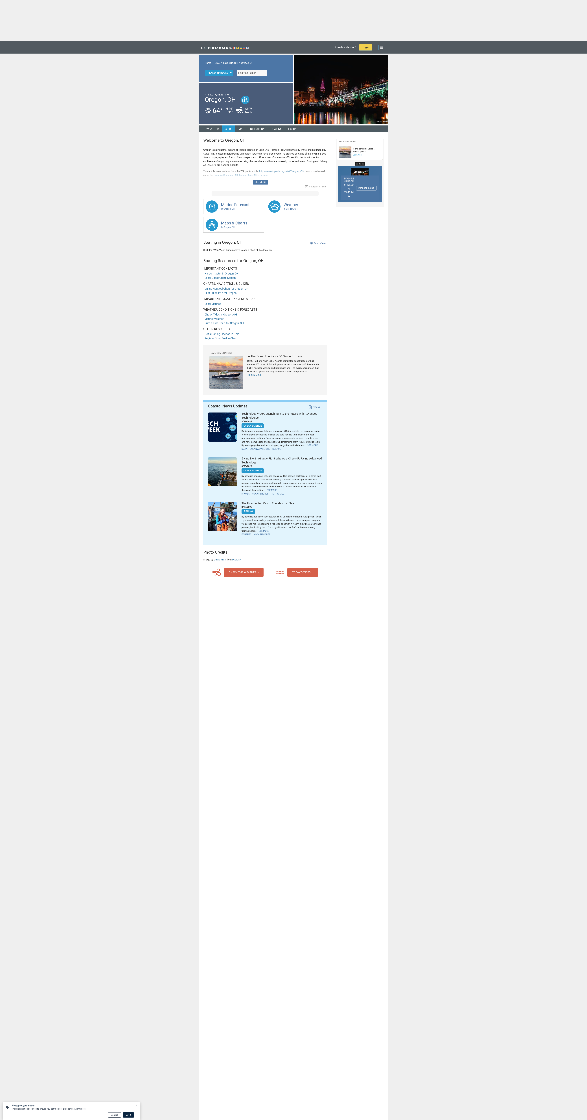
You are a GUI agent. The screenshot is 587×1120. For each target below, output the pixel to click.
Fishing (293, 129)
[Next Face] (363, 164)
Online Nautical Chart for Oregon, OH (226, 288)
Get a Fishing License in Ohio (222, 334)
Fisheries (246, 534)
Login (366, 47)
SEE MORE (260, 182)
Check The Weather (242, 572)
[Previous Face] (357, 164)
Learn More (255, 375)
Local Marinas (213, 303)
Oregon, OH (247, 63)
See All (317, 407)
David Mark (220, 559)
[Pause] (360, 164)
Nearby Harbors (217, 72)
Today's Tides (301, 572)
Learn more (80, 1109)
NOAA (244, 449)
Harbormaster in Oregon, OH (222, 273)
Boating (276, 129)
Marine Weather (214, 318)
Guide (228, 129)
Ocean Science (253, 425)
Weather (212, 129)
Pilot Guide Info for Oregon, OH (223, 293)
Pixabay (236, 559)
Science (276, 449)
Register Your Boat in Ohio (220, 338)
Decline (114, 1115)
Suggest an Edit (317, 186)
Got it (128, 1115)
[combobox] (252, 73)
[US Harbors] (225, 47)
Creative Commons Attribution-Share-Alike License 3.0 (243, 175)
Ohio (217, 63)
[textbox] (252, 73)
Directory (257, 129)
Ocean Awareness (260, 449)
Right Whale (277, 494)
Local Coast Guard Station (220, 277)
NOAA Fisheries (260, 494)
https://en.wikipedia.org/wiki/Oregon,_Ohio (282, 171)
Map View (320, 243)
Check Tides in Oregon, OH (221, 314)
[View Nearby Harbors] (245, 100)
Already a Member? (345, 47)
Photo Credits (382, 121)
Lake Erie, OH (230, 63)
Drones (246, 494)
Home (208, 63)
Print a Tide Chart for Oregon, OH (224, 323)
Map (241, 129)
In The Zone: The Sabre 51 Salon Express (274, 356)
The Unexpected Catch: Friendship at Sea (268, 503)
